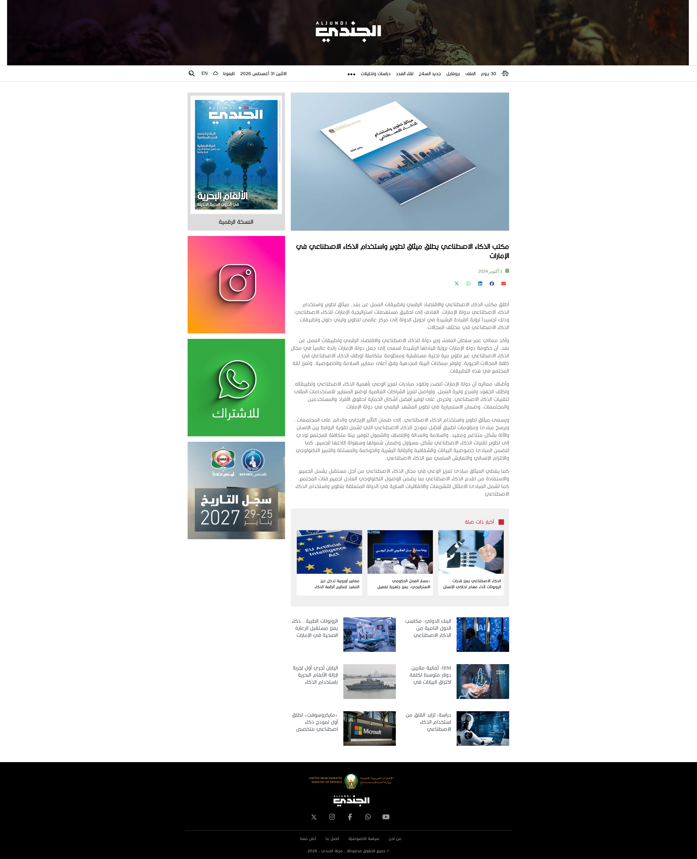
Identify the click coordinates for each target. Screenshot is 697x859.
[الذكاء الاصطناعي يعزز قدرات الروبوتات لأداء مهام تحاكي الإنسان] (471, 552)
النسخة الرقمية (236, 221)
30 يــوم (488, 73)
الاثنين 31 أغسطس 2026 (263, 73)
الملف (470, 73)
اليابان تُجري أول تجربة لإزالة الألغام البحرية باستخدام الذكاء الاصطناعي (315, 675)
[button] (503, 283)
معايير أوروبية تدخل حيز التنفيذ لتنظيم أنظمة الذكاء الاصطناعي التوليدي (336, 584)
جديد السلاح (430, 73)
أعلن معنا (308, 838)
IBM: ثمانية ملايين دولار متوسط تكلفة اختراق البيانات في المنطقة (430, 675)
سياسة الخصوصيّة (363, 838)
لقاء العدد (404, 73)
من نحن (395, 838)
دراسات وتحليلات (375, 73)
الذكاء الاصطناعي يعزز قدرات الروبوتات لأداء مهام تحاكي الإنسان (472, 583)
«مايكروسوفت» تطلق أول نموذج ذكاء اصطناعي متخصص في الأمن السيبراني (315, 722)
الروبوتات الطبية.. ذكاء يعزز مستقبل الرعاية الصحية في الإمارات (315, 628)
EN (204, 73)
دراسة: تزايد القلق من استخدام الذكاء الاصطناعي (428, 722)
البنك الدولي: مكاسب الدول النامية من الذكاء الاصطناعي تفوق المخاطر (428, 628)
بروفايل (453, 73)
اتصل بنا (332, 838)
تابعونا (229, 73)
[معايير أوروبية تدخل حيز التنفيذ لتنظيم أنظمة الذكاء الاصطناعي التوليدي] (329, 552)
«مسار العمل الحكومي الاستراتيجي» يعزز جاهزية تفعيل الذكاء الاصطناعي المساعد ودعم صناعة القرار (402, 584)
